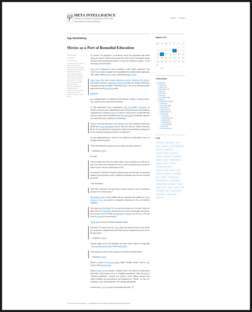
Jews (68, 78)
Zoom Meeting (165, 128)
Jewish (113, 80)
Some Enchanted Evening (102, 246)
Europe (166, 160)
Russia (170, 187)
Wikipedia (94, 93)
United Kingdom (176, 191)
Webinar (163, 126)
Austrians (70, 63)
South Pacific (122, 246)
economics (174, 153)
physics (180, 184)
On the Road (102, 200)
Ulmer (109, 107)
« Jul (161, 68)
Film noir (94, 69)
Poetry (161, 95)
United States (160, 194)
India (178, 170)
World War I (160, 197)
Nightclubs (95, 222)
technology (160, 191)
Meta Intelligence (95, 15)
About (173, 18)
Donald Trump (168, 149)
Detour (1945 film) (78, 67)
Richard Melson (72, 55)
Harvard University (162, 170)
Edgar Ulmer (131, 75)
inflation (159, 173)
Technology (165, 124)
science (176, 187)
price (164, 187)
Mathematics (163, 89)
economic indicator (162, 153)
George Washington (106, 127)
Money (93, 124)
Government (164, 110)
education (107, 211)
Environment (166, 118)
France (165, 163)
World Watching (164, 101)
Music (161, 91)
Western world (171, 194)
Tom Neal (128, 107)
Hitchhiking (95, 197)
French (147, 273)
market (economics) (162, 180)
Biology (164, 116)
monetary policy (161, 184)
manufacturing (173, 177)
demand (159, 149)
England (159, 160)
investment (167, 173)
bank (178, 142)
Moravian (120, 80)
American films (113, 262)
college (128, 214)
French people (71, 74)
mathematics (175, 180)
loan (157, 177)
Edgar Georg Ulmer (97, 80)
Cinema (69, 60)
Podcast (161, 93)
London (163, 177)
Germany (172, 163)
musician (143, 107)
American (135, 80)
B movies (119, 83)
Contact (182, 18)
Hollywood (112, 83)
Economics (163, 105)
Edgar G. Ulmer (72, 69)
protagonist (129, 116)
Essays (75, 60)
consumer (165, 146)
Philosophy (165, 122)
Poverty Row (108, 88)
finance (158, 163)
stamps (99, 217)
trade (167, 191)
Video (160, 99)
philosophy (172, 184)
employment (177, 156)
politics (158, 187)
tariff (182, 187)
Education (163, 108)
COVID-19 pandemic (177, 146)
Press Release (163, 97)
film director (145, 80)
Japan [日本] (177, 173)
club (116, 228)
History (172, 170)
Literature (162, 87)
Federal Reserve (175, 160)
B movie (76, 63)
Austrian (128, 80)
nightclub (70, 80)
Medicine (165, 120)
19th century (160, 142)
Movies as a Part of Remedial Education (100, 47)
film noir (78, 71)
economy (159, 156)
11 (162, 54)
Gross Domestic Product (164, 166)
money (73, 78)
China (158, 146)
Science (162, 114)
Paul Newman (105, 265)
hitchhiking (106, 208)
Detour (108, 75)
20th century (170, 142)
